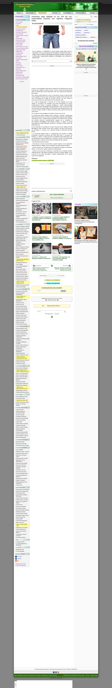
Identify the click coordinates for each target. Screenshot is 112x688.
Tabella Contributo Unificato (22, 228)
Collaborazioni (79, 13)
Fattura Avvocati (20, 304)
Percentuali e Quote (21, 508)
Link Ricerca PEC (20, 541)
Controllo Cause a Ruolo (22, 276)
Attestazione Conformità (22, 237)
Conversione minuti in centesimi (21, 535)
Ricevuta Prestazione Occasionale (21, 347)
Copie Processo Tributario (22, 231)
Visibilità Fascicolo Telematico (20, 244)
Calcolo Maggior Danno (21, 178)
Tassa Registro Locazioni (22, 435)
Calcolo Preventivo (20, 361)
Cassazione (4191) (20, 29)
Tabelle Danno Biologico (22, 385)
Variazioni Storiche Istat (21, 154)
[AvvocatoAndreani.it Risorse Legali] (25, 5)
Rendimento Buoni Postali (22, 445)
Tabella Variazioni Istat (21, 156)
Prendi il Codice (52, 299)
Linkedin (19, 558)
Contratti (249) (19, 53)
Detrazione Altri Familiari (22, 458)
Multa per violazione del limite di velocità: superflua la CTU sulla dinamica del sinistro (62, 269)
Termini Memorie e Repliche (20, 203)
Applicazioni (29, 13)
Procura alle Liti (20, 235)
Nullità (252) (19, 51)
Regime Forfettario (20, 480)
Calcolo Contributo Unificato (22, 226)
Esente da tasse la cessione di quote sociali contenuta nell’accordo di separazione (40, 269)
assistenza (86, 32)
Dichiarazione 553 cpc (21, 262)
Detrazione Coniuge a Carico (21, 455)
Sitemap (55, 675)
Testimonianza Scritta (21, 279)
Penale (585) (19, 38)
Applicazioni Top (20, 549)
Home (18, 13)
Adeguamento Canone (21, 146)
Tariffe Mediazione (20, 353)
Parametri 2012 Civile (21, 315)
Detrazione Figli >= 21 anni (22, 451)
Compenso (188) (20, 75)
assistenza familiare (80, 34)
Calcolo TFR (19, 485)
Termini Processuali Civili (22, 200)
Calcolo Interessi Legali (21, 171)
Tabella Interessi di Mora (22, 190)
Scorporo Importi (20, 302)
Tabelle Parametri (20, 313)
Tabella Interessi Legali (21, 189)
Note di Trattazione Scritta (22, 247)
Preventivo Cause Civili (21, 291)
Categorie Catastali (20, 425)
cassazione (78, 30)
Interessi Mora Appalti (21, 192)
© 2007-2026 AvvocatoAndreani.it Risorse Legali (73, 675)
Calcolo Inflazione (20, 164)
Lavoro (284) (19, 45)
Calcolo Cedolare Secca (22, 433)
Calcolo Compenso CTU (22, 333)
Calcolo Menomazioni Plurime (21, 379)
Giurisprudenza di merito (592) (22, 36)
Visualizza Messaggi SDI (22, 330)
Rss (18, 560)
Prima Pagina (19, 22)
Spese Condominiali (21, 437)
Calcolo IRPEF (19, 449)
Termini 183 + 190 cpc (21, 211)
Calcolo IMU (19, 421)
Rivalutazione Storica (21, 152)
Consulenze (66, 13)
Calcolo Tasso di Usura (21, 185)
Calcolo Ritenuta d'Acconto (22, 360)
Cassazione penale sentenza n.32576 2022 (43, 160)
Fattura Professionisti (21, 332)
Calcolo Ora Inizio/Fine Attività (21, 502)
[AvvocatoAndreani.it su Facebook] (54, 672)
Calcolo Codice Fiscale (21, 513)
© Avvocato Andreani (21, 565)
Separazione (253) (20, 49)
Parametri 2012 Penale (21, 317)
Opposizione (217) (20, 67)
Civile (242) (19, 54)
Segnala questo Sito (21, 563)
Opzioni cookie (94, 675)
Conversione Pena (20, 398)
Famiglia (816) (19, 30)
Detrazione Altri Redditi (21, 463)
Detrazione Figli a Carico (22, 453)
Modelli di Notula (20, 322)
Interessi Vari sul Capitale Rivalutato (22, 143)
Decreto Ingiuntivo (20, 250)
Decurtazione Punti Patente (22, 489)
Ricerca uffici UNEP (20, 269)
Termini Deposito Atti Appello (21, 216)
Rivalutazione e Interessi (22, 139)
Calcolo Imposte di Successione (20, 412)
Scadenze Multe (20, 220)
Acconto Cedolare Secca (22, 473)
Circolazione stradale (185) (22, 77)
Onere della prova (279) (22, 46)
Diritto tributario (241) (21, 56)
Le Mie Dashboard (20, 135)
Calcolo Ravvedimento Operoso (21, 476)
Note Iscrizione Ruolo (21, 271)
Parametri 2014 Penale (21, 308)
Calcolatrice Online (20, 363)
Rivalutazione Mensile (21, 141)
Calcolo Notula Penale (21, 324)
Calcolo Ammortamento (21, 181)
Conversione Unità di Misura (21, 532)
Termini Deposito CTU (21, 222)
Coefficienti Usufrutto (21, 416)
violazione (78, 32)
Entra (95, 16)
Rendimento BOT (20, 441)
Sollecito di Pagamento (21, 248)
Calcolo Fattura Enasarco (22, 345)
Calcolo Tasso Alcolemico (22, 491)
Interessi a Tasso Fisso (21, 174)
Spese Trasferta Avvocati (22, 311)
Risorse (54, 13)
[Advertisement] (22, 105)
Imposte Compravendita (22, 432)
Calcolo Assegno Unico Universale (21, 482)
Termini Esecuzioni (20, 213)
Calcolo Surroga (20, 183)
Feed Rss (18, 23)
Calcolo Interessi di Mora (22, 172)
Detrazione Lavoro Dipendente (20, 460)
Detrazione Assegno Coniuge (21, 467)
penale (86, 30)
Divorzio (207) (19, 72)
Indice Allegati (19, 264)
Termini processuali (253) (22, 48)
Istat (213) (18, 69)
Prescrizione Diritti (20, 493)
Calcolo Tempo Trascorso (22, 499)
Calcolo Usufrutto (20, 414)
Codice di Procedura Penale (21, 404)
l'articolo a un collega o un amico (86, 21)
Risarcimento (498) (20, 40)
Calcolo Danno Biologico (22, 368)
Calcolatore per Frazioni (22, 527)
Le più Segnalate (20, 551)
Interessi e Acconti (20, 176)
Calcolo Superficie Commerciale (20, 429)
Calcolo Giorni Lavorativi (22, 498)
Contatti (92, 13)
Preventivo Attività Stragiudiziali (20, 293)
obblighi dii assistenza (81, 37)
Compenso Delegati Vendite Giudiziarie (22, 339)
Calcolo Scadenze (20, 198)
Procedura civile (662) (21, 32)
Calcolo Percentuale (21, 506)
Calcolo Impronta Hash (21, 274)
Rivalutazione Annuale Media (21, 160)
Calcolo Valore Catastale (22, 423)
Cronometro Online (20, 537)
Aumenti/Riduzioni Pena (22, 396)
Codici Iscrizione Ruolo (21, 272)
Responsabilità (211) (21, 70)
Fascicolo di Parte (20, 233)
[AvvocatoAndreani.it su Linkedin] (56, 672)
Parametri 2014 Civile (21, 306)
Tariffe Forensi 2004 (21, 318)
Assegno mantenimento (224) (22, 60)
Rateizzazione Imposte (21, 478)
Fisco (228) (19, 58)
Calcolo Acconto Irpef (21, 471)
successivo (65, 265)
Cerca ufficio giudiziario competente (21, 266)
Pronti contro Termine (21, 443)
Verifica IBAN (19, 518)
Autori (17, 25)
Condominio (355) (20, 41)
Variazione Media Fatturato (22, 510)
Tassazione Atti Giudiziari (22, 278)
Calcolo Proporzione (21, 529)
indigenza (92, 37)
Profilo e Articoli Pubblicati (56, 197)
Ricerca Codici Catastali (22, 427)
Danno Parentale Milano (22, 376)
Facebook (19, 556)
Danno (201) (19, 74)
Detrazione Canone (20, 469)
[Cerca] (65, 311)
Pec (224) (18, 62)
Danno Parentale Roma (21, 375)
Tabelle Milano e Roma (21, 390)
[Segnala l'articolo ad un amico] (70, 61)
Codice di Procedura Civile (22, 285)
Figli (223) (18, 64)
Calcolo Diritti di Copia (21, 230)
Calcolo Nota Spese (21, 320)
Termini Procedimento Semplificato (21, 209)
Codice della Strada (21, 286)
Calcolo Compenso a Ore (22, 355)
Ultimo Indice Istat (20, 158)
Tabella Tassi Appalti (21, 194)
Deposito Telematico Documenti (21, 241)
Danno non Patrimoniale (22, 373)
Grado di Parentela (20, 420)
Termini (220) (19, 65)
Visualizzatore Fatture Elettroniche (21, 300)
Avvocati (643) (19, 33)
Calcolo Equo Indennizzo (22, 383)
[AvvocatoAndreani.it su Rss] (58, 672)
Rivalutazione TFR (20, 163)
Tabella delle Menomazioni (22, 392)
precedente (38, 265)
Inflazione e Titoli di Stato (22, 166)
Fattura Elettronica (20, 328)
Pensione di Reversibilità (22, 418)
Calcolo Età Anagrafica (21, 520)
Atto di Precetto (19, 254)
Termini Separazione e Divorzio (21, 206)
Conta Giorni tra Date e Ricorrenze (21, 495)
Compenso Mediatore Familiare (21, 342)
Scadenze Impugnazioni (22, 218)
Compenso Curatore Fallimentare (21, 336)
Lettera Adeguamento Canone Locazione (21, 148)
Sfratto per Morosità (21, 252)
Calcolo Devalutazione (21, 151)
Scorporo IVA (19, 504)
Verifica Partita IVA (20, 517)
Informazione (42, 13)
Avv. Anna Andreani (37, 23)
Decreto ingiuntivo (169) (22, 78)
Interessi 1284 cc (20, 179)
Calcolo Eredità (19, 409)
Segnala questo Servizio (53, 305)
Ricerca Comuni (20, 522)
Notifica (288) (19, 43)
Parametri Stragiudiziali (21, 309)
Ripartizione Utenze (21, 511)
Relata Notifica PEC (21, 238)
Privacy (87, 675)
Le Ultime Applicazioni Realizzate (21, 544)
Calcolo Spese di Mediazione (20, 350)
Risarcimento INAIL (20, 381)
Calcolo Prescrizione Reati (22, 402)
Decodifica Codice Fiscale (22, 515)
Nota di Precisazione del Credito (22, 256)
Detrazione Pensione (21, 465)
